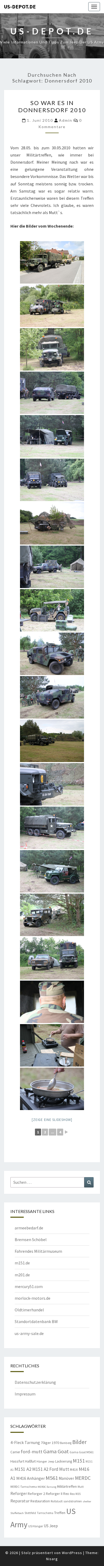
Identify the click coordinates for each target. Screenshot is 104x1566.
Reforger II (54, 1493)
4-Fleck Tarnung (25, 1442)
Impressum (25, 1394)
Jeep (51, 1461)
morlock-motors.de (32, 1298)
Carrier (15, 1452)
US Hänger (35, 1526)
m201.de (22, 1274)
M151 (79, 1460)
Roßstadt (57, 1501)
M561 (52, 1477)
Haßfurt (30, 1461)
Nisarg (52, 1558)
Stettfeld (30, 1513)
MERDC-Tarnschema (23, 1487)
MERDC (83, 1478)
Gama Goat (56, 1451)
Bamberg (65, 1443)
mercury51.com (29, 1286)
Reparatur (20, 1500)
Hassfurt (17, 1461)
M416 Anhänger (30, 1478)
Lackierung (63, 1461)
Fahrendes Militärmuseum (38, 1251)
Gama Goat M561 (82, 1452)
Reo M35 (75, 1494)
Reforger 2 (36, 1493)
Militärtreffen (67, 1486)
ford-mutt (31, 1451)
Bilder (79, 1442)
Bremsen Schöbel (31, 1239)
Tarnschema (45, 1513)
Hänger (42, 1461)
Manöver (66, 1478)
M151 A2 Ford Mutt (50, 1469)
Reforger (18, 1493)
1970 (55, 1442)
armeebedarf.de (29, 1227)
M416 (74, 1469)
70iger (46, 1442)
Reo (66, 1493)
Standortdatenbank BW (36, 1321)
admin (65, 120)
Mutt (81, 1487)
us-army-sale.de (29, 1333)
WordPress (72, 1552)
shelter (87, 1501)
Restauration (40, 1501)
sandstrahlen (72, 1501)
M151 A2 (22, 1469)
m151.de (22, 1262)
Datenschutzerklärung (35, 1382)
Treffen (59, 1512)
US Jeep (51, 1525)
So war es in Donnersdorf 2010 (52, 106)
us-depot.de (20, 6)
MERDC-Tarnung (47, 1487)
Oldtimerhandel (29, 1309)
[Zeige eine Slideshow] (52, 1119)
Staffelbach (17, 1513)
